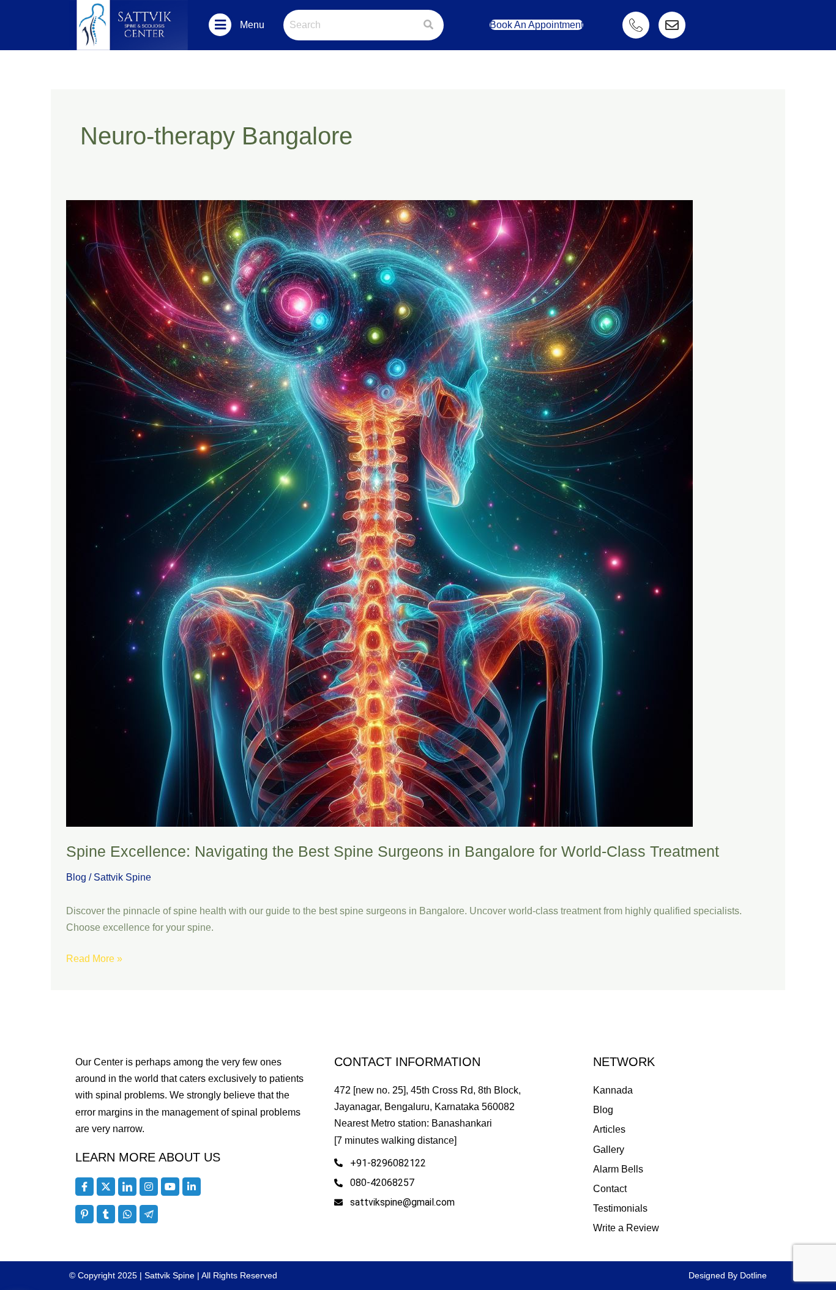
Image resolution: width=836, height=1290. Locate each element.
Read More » (94, 957)
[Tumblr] (106, 1214)
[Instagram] (149, 1186)
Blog (76, 877)
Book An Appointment (536, 25)
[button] (220, 25)
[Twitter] (106, 1186)
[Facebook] (84, 1186)
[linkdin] (191, 1186)
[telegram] (149, 1214)
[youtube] (170, 1186)
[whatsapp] (127, 1214)
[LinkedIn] (127, 1186)
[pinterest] (84, 1214)
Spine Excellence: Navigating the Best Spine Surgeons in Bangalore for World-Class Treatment (392, 851)
